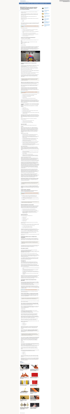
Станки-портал (23, 0)
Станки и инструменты (36, 3)
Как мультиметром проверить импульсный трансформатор (46, 8)
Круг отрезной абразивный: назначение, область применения (47, 13)
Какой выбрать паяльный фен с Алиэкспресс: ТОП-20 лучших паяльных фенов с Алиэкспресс (47, 22)
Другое (46, 3)
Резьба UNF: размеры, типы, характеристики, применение (46, 10)
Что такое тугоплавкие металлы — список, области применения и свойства (46, 19)
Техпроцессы (28, 3)
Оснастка (25, 3)
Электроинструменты (42, 3)
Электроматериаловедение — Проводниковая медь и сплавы (47, 16)
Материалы (22, 3)
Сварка (32, 3)
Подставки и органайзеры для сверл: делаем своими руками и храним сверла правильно (47, 25)
